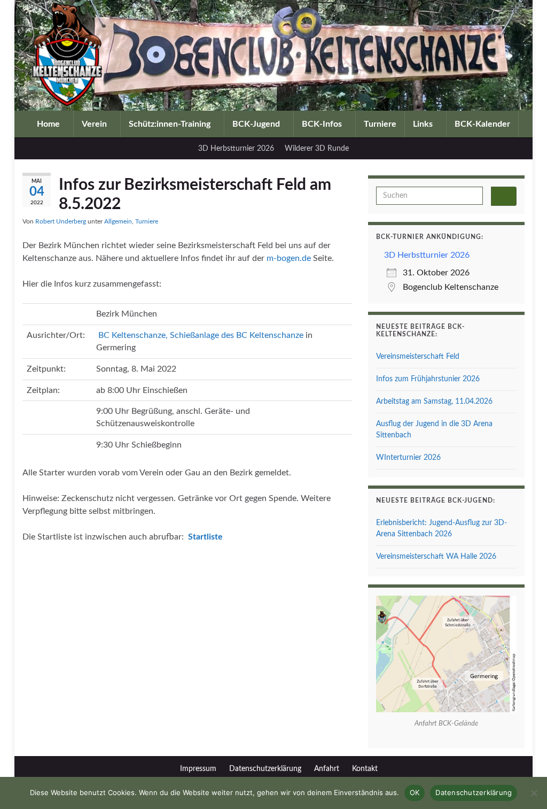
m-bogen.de (289, 258)
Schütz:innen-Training (171, 124)
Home (49, 124)
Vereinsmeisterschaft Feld (417, 356)
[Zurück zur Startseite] (273, 55)
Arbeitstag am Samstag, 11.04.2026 (434, 401)
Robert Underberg (60, 221)
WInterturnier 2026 (408, 457)
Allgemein (118, 221)
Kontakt (365, 769)
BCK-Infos (323, 124)
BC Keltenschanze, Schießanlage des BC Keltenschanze (200, 335)
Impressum (198, 769)
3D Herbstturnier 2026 (236, 148)
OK (415, 792)
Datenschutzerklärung (265, 769)
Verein (95, 124)
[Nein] (533, 793)
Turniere (380, 124)
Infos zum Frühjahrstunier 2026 (428, 379)
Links (424, 124)
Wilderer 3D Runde (317, 148)
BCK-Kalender (482, 124)
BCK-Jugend (257, 124)
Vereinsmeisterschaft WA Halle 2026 (436, 556)
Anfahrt (326, 769)
